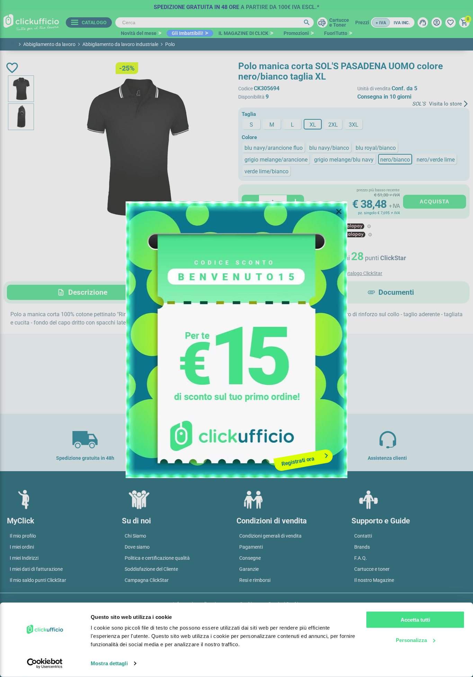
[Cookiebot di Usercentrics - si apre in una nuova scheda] (45, 663)
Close (339, 211)
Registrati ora (298, 461)
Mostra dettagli (109, 663)
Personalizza (411, 640)
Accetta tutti (415, 620)
